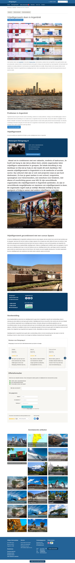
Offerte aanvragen (17, 12)
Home (8, 4)
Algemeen (10, 12)
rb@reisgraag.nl (14, 307)
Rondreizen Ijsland (10, 554)
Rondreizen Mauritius (11, 551)
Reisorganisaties (15, 4)
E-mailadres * (17, 399)
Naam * (18, 396)
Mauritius (33, 4)
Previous (10, 358)
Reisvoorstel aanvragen (14, 127)
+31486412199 (42, 551)
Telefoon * (18, 403)
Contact (43, 4)
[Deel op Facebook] (37, 418)
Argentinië (21, 62)
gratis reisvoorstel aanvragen (15, 19)
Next (65, 358)
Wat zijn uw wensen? (15, 388)
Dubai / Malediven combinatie (12, 556)
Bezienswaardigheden (26, 12)
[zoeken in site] (67, 2)
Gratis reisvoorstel (24, 4)
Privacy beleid (29, 408)
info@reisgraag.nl (43, 552)
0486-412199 (53, 1)
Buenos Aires (32, 62)
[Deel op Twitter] (35, 418)
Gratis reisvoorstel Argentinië (37, 561)
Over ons (38, 4)
